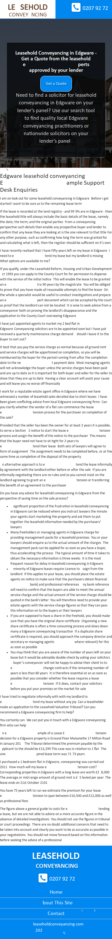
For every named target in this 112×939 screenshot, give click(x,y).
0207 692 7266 (95, 8)
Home (56, 892)
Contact (56, 913)
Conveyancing (28, 10)
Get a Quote (56, 84)
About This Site (56, 903)
